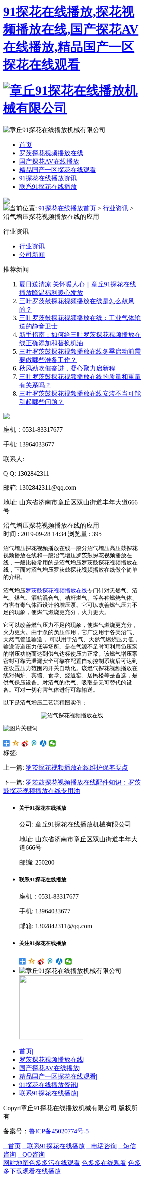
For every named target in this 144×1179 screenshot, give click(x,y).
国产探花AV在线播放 (49, 161)
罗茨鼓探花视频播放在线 (56, 591)
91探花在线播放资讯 (48, 178)
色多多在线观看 (104, 1162)
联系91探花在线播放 (48, 186)
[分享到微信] (52, 743)
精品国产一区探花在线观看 (57, 169)
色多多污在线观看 (54, 1162)
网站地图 (16, 1162)
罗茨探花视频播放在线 (51, 153)
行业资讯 (115, 208)
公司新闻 (32, 254)
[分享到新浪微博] (25, 743)
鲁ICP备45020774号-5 (59, 1131)
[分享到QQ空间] (15, 743)
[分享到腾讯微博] (34, 743)
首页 (25, 144)
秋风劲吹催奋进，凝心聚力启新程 (67, 368)
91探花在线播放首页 (67, 208)
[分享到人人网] (43, 743)
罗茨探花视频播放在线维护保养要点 (77, 767)
